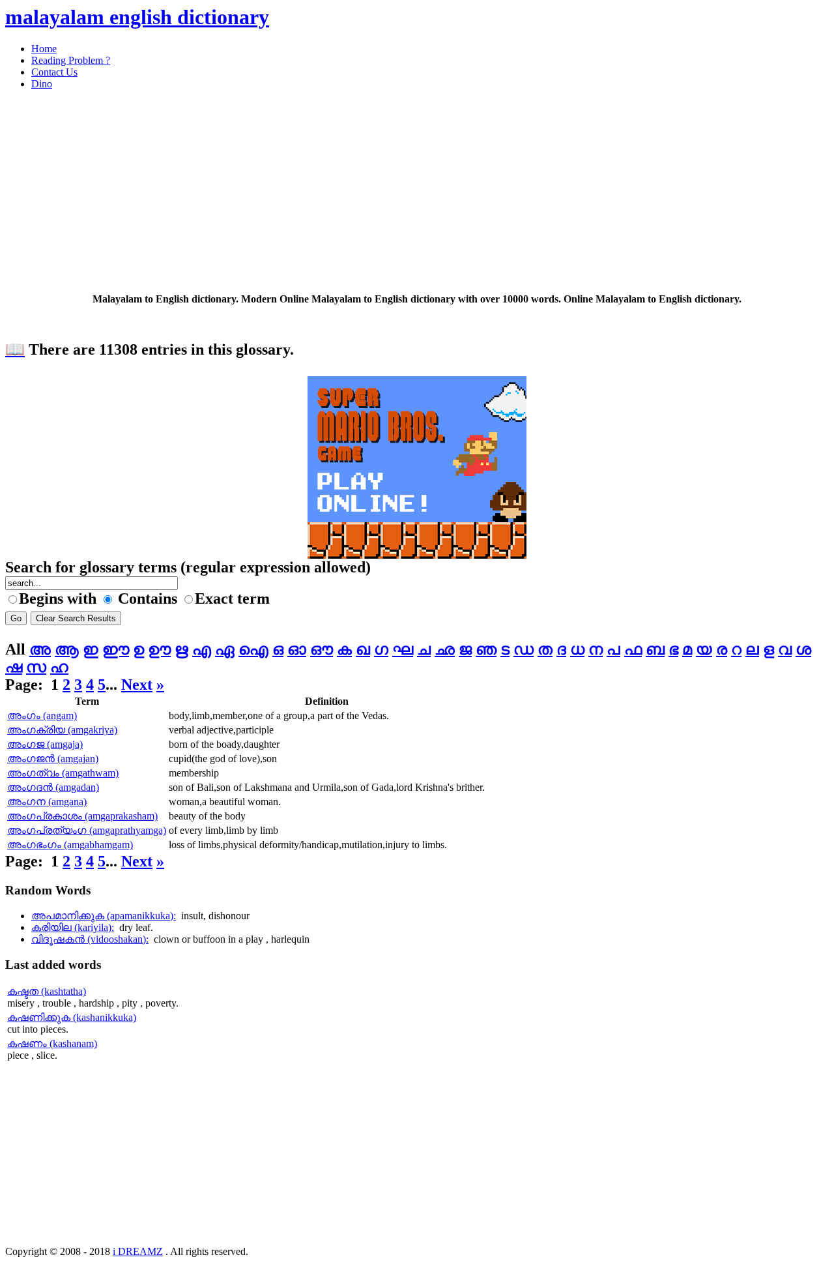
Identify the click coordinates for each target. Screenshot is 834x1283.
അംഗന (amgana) (47, 801)
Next (136, 684)
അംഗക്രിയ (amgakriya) (62, 729)
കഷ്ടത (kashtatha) (46, 991)
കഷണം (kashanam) (52, 1043)
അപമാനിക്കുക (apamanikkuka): (103, 915)
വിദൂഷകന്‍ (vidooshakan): (90, 939)
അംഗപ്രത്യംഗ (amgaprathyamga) (86, 830)
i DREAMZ (138, 1251)
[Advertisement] (396, 191)
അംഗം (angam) (42, 715)
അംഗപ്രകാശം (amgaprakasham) (82, 815)
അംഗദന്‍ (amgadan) (53, 787)
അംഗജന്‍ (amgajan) (52, 758)
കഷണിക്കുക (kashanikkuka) (71, 1017)
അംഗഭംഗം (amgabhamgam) (70, 844)
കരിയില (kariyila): (72, 927)
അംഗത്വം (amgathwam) (63, 772)
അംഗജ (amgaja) (45, 744)
